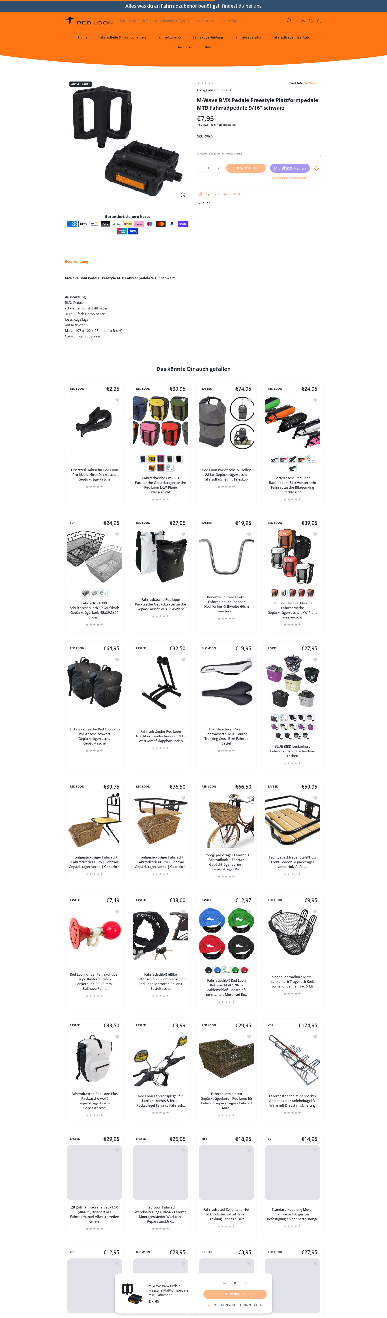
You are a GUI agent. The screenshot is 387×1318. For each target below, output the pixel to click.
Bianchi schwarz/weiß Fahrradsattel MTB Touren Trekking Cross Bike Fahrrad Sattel (226, 736)
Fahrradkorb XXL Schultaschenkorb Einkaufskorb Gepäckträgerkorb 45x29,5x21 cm (94, 610)
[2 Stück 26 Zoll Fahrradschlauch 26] (94, 1285)
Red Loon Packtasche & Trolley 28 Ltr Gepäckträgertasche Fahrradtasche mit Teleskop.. (226, 474)
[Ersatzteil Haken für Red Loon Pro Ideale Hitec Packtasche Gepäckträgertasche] (94, 422)
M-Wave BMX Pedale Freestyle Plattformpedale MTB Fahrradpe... (168, 1290)
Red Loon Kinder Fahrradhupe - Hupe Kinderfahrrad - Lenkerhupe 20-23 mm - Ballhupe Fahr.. (94, 981)
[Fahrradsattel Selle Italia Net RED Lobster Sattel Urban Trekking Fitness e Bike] (226, 1172)
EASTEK (207, 388)
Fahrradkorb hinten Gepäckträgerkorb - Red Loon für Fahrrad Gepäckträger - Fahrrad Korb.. (226, 1100)
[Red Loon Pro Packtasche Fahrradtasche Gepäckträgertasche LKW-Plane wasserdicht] (292, 556)
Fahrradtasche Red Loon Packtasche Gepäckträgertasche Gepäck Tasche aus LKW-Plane (160, 604)
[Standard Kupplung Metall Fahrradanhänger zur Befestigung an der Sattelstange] (292, 1172)
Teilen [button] (206, 203)
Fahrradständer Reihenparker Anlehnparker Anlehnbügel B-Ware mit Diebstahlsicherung (292, 1101)
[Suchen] (289, 20)
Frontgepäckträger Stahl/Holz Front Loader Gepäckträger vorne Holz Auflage (292, 862)
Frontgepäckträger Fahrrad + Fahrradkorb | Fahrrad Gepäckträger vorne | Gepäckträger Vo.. (226, 862)
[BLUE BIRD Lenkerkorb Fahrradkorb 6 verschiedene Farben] (292, 682)
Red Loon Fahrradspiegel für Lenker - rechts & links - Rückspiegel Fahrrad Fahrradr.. (160, 1101)
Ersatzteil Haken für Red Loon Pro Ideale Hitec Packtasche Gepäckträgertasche (94, 474)
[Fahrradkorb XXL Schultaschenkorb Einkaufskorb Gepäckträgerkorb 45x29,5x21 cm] (94, 556)
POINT (272, 648)
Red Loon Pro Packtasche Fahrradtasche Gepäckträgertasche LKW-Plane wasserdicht (292, 610)
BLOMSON (209, 648)
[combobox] (207, 21)
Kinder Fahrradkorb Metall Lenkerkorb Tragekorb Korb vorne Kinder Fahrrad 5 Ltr (292, 981)
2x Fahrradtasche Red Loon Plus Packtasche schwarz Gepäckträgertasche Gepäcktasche (94, 736)
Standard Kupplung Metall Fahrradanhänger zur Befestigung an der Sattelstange (292, 1214)
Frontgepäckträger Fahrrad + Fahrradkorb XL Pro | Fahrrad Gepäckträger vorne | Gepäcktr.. (94, 862)
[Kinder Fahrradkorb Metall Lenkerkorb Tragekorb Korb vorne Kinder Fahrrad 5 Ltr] (292, 933)
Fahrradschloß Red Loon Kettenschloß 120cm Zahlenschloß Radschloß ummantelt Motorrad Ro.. (226, 987)
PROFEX (207, 1252)
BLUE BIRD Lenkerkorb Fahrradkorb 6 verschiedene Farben (292, 751)
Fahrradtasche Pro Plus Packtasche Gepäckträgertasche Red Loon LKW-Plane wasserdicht (160, 484)
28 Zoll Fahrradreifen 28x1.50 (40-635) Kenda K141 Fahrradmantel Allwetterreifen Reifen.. (94, 1214)
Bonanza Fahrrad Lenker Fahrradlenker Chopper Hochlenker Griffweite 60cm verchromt (226, 604)
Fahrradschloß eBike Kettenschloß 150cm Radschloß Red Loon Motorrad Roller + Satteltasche (160, 981)
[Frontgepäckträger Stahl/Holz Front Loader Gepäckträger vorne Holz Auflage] (292, 820)
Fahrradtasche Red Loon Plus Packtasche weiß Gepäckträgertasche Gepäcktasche (94, 1100)
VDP (72, 522)
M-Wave (310, 83)
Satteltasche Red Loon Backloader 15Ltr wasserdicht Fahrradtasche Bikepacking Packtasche (292, 484)
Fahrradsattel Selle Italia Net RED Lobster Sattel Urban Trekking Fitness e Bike (226, 1214)
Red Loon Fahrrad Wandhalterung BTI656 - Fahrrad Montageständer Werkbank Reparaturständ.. (161, 1214)
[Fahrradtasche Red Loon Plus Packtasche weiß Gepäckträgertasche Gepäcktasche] (94, 1059)
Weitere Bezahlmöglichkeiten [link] (290, 178)
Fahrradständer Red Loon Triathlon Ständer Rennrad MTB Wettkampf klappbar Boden (160, 736)
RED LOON (77, 388)
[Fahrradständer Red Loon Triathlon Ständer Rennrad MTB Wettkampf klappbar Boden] (160, 682)
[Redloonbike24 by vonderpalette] (89, 20)
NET (204, 1138)
